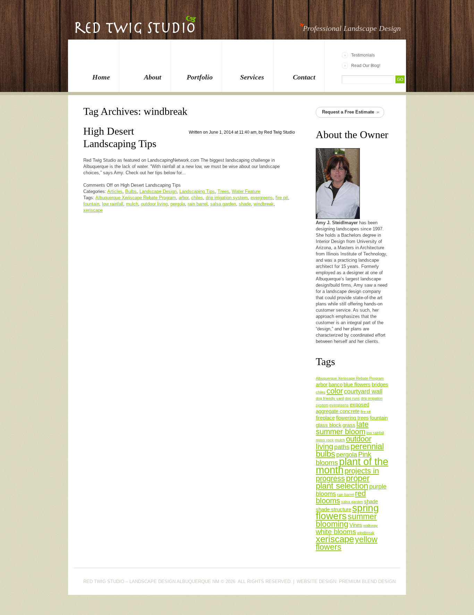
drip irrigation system (227, 197)
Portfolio (200, 77)
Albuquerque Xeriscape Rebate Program (135, 197)
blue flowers (357, 384)
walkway (370, 525)
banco (335, 384)
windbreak (264, 204)
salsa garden (223, 204)
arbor (183, 197)
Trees (223, 191)
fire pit (282, 197)
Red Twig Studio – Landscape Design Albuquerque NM (151, 581)
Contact (304, 77)
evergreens (262, 197)
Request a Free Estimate (348, 112)
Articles (114, 191)
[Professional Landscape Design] (135, 29)
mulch (132, 204)
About (152, 77)
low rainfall (112, 204)
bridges (380, 384)
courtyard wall (363, 391)
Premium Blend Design (367, 581)
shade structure (333, 509)
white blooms (336, 532)
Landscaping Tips (197, 191)
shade (245, 204)
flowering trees (352, 418)
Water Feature (246, 191)
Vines (355, 525)
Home (101, 77)
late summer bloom (342, 428)
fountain (91, 204)
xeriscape (93, 210)
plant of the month (352, 465)
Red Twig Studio (279, 132)
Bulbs (131, 191)
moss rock (325, 440)
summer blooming (346, 520)
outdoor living (154, 204)
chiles (197, 197)
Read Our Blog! (365, 65)
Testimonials (363, 55)
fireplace (325, 418)
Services (252, 77)
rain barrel (198, 204)
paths (341, 447)
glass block (328, 425)
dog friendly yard (330, 398)
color (335, 391)
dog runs (352, 398)
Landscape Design (158, 191)
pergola (177, 204)
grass (348, 425)
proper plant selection (343, 481)
